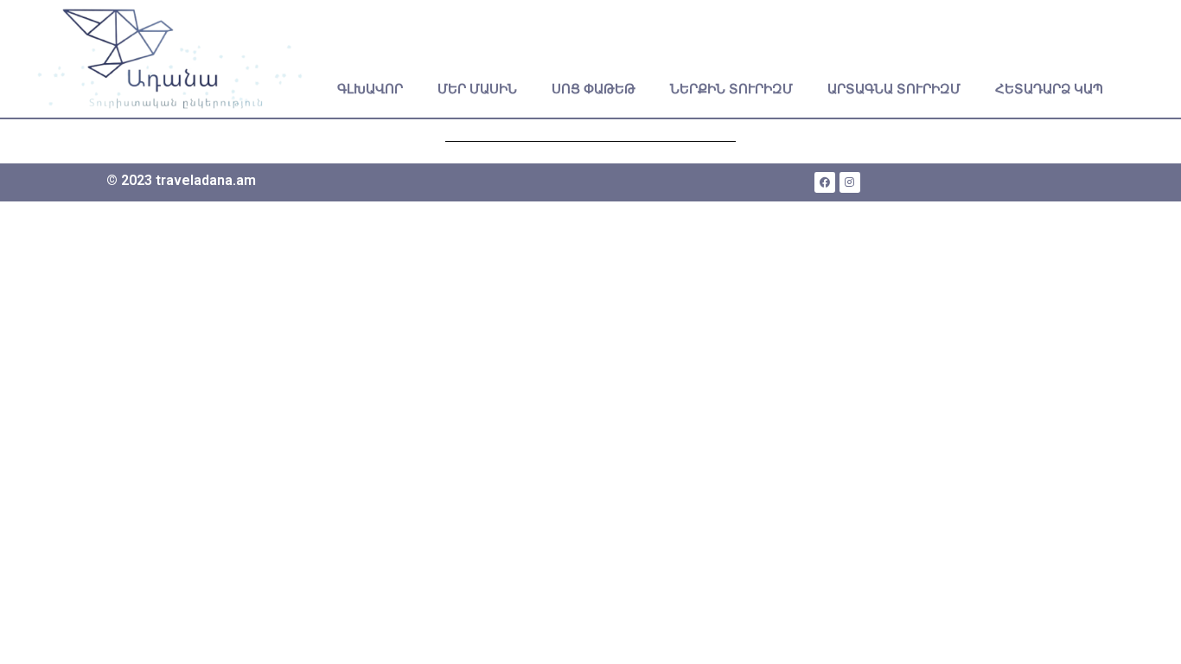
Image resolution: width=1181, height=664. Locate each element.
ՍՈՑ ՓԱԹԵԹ (593, 89)
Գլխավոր (370, 89)
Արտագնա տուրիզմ (894, 89)
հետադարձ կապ (1049, 89)
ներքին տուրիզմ (731, 89)
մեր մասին (477, 89)
